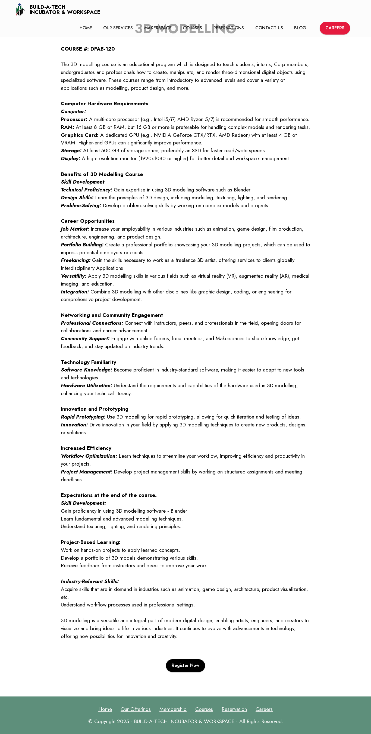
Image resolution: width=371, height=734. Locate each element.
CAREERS (334, 28)
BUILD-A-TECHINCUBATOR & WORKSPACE (65, 9)
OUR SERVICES (118, 28)
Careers (264, 709)
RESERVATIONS (228, 28)
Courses (204, 709)
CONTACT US (269, 28)
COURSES (192, 28)
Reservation (234, 709)
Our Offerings (136, 709)
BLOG (300, 28)
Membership (173, 709)
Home (105, 709)
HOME (86, 28)
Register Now (185, 665)
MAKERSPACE (158, 28)
